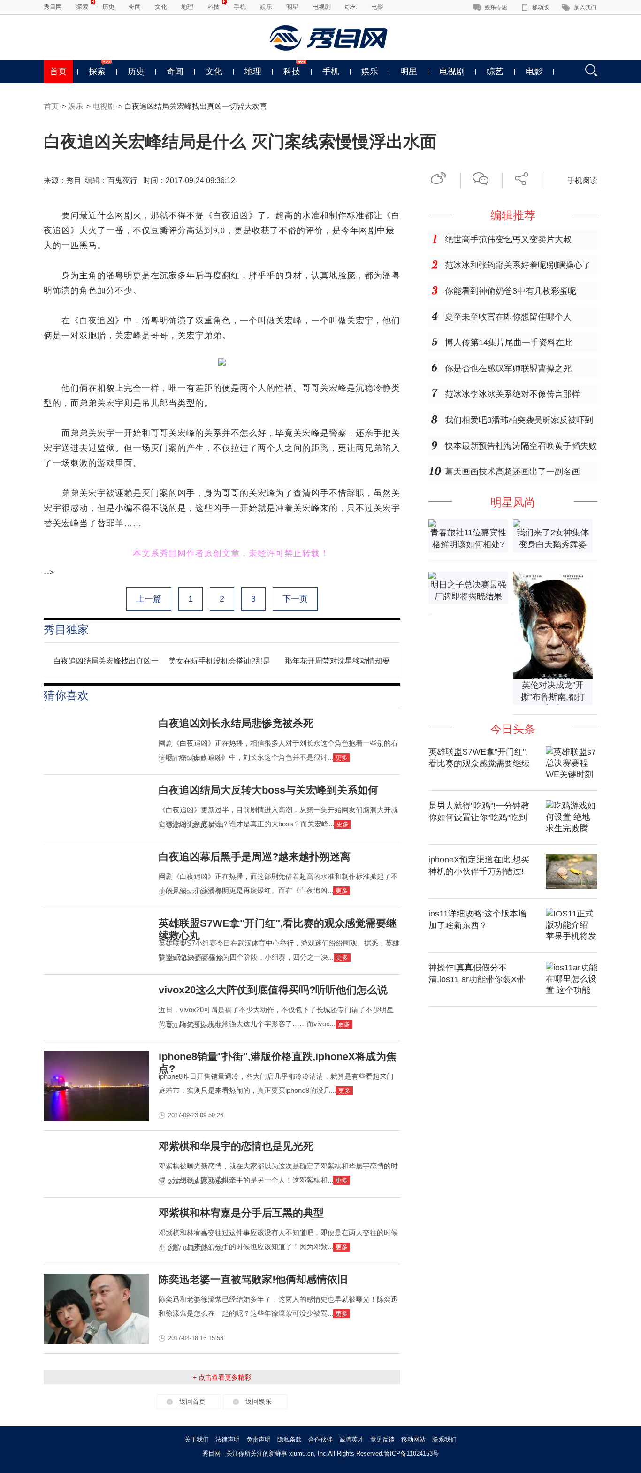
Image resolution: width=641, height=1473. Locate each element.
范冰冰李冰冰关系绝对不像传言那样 (512, 394)
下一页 (295, 598)
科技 (213, 6)
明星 (292, 6)
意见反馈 (382, 1439)
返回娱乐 (258, 1401)
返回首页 (192, 1401)
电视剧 (322, 6)
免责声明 (258, 1439)
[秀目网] (330, 38)
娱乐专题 (496, 7)
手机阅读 (582, 180)
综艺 (351, 6)
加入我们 (585, 7)
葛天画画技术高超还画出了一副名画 (512, 471)
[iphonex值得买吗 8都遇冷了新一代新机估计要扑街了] (96, 1118)
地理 (187, 6)
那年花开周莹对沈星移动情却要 (337, 661)
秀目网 (53, 6)
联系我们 (444, 1439)
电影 (377, 6)
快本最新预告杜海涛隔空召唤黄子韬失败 (521, 445)
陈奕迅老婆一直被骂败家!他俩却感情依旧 (253, 1279)
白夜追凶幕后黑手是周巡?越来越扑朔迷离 (255, 856)
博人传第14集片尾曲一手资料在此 (508, 342)
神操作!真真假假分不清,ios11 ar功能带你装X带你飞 (476, 979)
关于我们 (196, 1439)
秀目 (73, 180)
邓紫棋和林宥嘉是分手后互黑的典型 (241, 1213)
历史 (108, 6)
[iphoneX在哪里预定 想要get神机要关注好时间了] (571, 886)
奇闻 (135, 6)
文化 (161, 6)
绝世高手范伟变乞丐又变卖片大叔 (508, 239)
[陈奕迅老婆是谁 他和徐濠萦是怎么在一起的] (96, 1341)
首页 (58, 71)
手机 (240, 6)
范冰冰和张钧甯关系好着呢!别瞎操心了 (518, 265)
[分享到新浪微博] (442, 177)
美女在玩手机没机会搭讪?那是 (219, 661)
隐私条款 (289, 1439)
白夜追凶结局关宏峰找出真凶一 (106, 661)
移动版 (540, 7)
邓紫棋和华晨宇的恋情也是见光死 (236, 1146)
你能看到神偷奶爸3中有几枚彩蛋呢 (510, 291)
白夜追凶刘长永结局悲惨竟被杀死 (236, 723)
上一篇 (148, 598)
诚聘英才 (351, 1439)
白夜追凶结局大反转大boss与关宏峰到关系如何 (268, 790)
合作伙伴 (320, 1439)
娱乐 (266, 6)
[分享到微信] (484, 177)
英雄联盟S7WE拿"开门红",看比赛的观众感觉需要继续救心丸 (479, 763)
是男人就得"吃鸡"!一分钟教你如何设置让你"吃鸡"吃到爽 (478, 817)
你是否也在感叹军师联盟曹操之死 (508, 368)
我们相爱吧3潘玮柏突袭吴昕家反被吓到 (519, 420)
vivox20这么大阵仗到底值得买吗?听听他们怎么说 (273, 990)
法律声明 (227, 1439)
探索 (82, 6)
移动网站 (413, 1439)
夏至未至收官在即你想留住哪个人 (508, 316)
